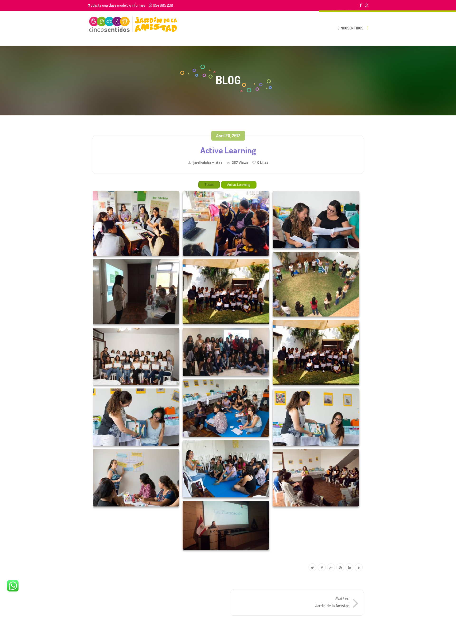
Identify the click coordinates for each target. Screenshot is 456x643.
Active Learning (238, 184)
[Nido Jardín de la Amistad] (133, 24)
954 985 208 (163, 5)
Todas (209, 184)
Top (445, 632)
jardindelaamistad (208, 162)
